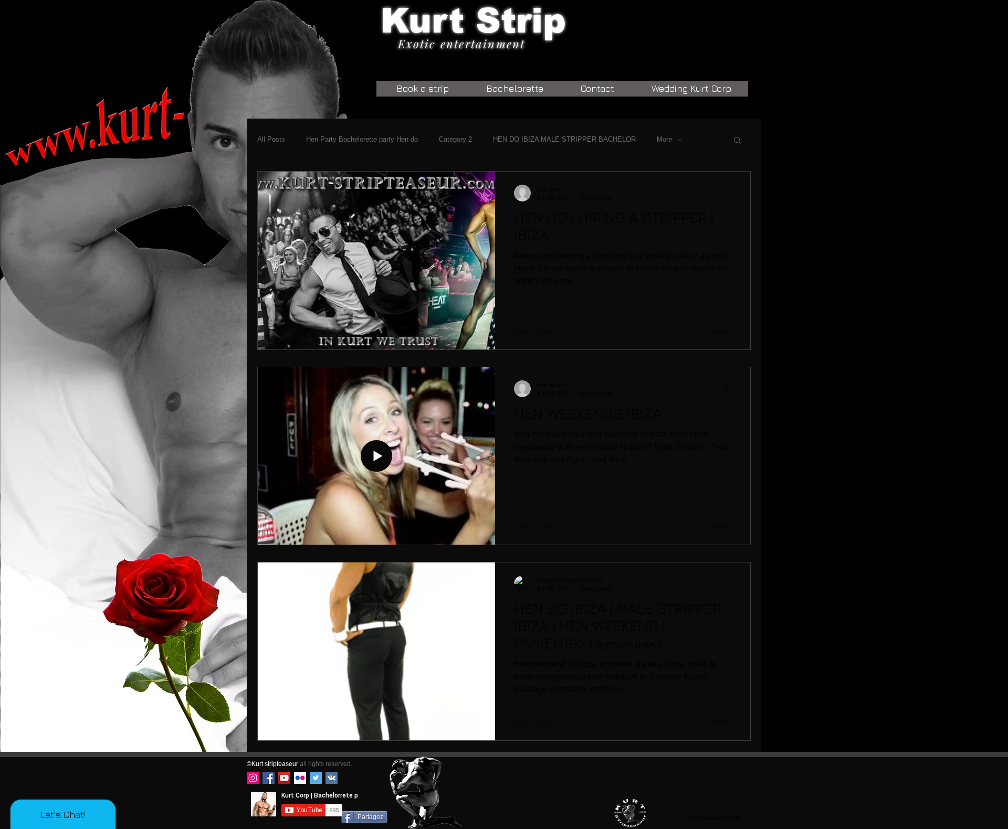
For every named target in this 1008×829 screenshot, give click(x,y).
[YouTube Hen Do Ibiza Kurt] (284, 778)
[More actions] (729, 193)
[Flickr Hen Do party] (300, 778)
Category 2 (455, 139)
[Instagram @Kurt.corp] (253, 778)
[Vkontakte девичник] (332, 778)
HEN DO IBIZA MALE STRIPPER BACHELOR (564, 139)
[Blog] (630, 813)
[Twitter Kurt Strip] (316, 778)
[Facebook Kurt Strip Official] (268, 778)
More (664, 139)
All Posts (271, 139)
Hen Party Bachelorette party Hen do (362, 139)
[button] (737, 140)
